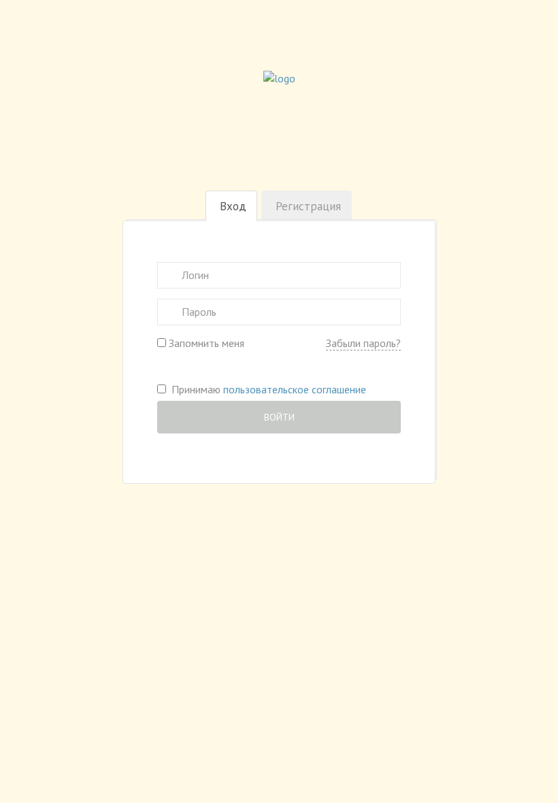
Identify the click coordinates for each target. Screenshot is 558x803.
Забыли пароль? (363, 343)
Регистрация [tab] (308, 206)
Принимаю (266, 389)
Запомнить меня (205, 343)
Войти (279, 417)
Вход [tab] (233, 206)
